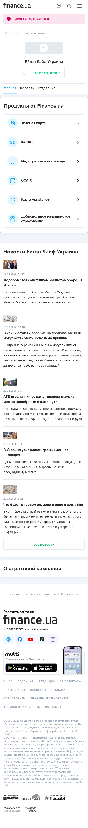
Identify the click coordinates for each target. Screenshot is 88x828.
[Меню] (79, 6)
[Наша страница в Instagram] (53, 639)
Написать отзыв (47, 73)
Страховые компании (36, 594)
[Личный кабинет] (59, 6)
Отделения (47, 88)
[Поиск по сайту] (69, 6)
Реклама (58, 690)
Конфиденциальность (21, 707)
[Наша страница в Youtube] (31, 639)
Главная (10, 88)
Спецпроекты (14, 698)
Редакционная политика (60, 681)
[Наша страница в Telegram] (8, 639)
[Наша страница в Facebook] (20, 639)
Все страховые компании (27, 33)
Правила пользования (49, 698)
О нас (8, 681)
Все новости (44, 544)
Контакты (53, 707)
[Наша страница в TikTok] (42, 639)
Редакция (26, 681)
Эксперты (38, 690)
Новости (27, 88)
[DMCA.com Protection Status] (11, 797)
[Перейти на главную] (17, 6)
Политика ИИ (14, 690)
